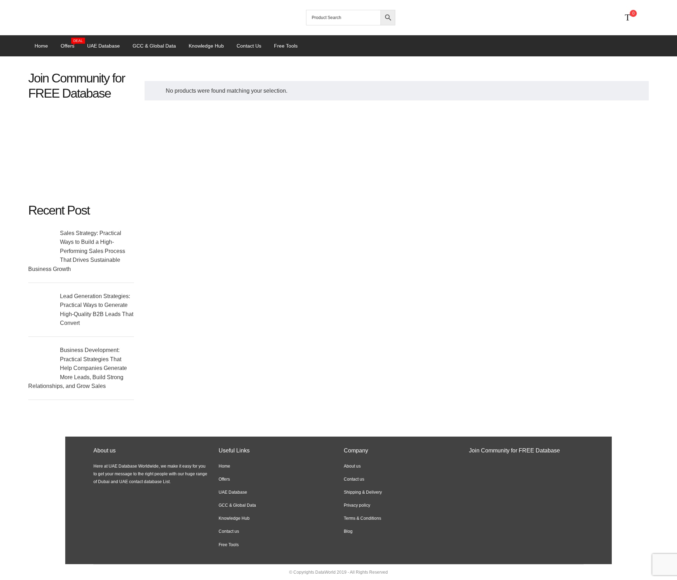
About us (352, 466)
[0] (627, 17)
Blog (348, 531)
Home (41, 46)
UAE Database (103, 46)
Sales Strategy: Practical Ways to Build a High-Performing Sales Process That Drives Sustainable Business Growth (76, 251)
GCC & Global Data (154, 46)
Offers (71, 45)
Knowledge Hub (206, 46)
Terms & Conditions (362, 518)
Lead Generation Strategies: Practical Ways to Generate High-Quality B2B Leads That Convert (96, 309)
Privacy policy (357, 505)
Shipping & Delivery (363, 492)
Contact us (249, 46)
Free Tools (286, 46)
